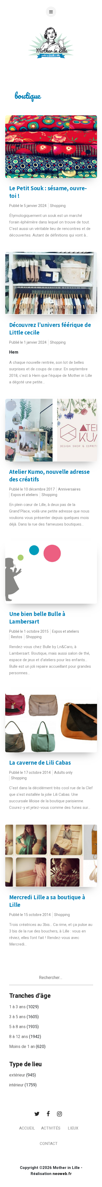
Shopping (58, 206)
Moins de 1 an (22, 1047)
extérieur (17, 1075)
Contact (49, 1143)
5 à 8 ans (17, 1027)
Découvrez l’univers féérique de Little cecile (50, 328)
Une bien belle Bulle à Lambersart (37, 617)
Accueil (27, 1128)
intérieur (16, 1085)
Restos (16, 637)
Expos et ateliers (24, 495)
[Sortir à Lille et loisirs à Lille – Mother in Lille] (51, 49)
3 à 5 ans (17, 1017)
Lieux (73, 1128)
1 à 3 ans (17, 1007)
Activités (50, 1128)
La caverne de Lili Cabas (40, 763)
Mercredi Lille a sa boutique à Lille (47, 901)
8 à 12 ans (18, 1037)
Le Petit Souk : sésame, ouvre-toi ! (48, 192)
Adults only (63, 772)
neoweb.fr (62, 1174)
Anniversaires (69, 489)
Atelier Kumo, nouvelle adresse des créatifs (49, 475)
